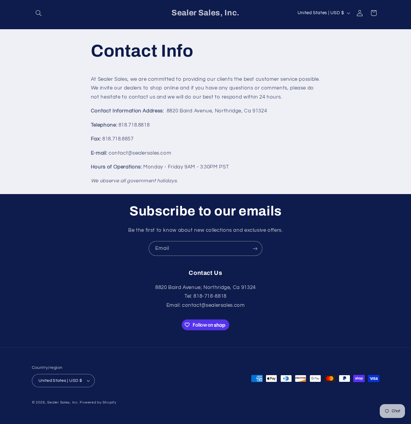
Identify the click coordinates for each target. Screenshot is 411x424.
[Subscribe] (255, 248)
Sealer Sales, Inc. (63, 402)
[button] (39, 13)
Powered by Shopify (98, 402)
